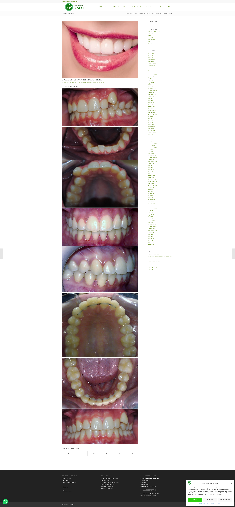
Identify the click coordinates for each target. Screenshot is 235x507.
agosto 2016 (151, 232)
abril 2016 (150, 240)
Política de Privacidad (214, 504)
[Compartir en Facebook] (68, 453)
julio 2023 (150, 98)
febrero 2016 (151, 244)
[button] (231, 483)
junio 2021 (150, 134)
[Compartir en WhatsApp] (94, 453)
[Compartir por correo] (119, 453)
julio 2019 (150, 165)
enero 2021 (151, 140)
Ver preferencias (225, 499)
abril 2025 (150, 71)
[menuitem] (101, 7)
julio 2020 (150, 150)
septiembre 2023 (152, 94)
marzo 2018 (151, 197)
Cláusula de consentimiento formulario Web (160, 256)
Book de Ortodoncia (153, 254)
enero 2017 (151, 223)
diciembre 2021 (152, 130)
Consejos (88, 82)
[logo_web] (74, 7)
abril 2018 (150, 195)
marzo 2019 (151, 173)
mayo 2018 (151, 193)
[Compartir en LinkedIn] (106, 453)
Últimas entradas (68, 14)
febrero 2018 (151, 199)
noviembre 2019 (152, 157)
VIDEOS (150, 43)
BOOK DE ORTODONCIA (80, 82)
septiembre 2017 (152, 209)
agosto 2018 (151, 187)
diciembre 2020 (152, 142)
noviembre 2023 (152, 90)
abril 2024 (150, 85)
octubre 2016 (151, 228)
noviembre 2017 (152, 205)
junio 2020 (150, 152)
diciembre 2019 (152, 156)
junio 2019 (150, 167)
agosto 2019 (151, 163)
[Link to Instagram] (163, 6)
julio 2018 (150, 189)
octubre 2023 (151, 92)
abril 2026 (150, 55)
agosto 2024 (151, 77)
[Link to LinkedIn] (166, 6)
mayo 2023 (151, 102)
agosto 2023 (151, 96)
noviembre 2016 (152, 226)
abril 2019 (150, 171)
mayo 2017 (151, 215)
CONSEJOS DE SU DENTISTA (155, 258)
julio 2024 (150, 79)
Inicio (149, 264)
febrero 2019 (151, 175)
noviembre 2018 (152, 181)
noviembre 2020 (152, 144)
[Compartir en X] (81, 453)
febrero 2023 (151, 106)
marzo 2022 (151, 124)
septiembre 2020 (152, 148)
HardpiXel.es (72, 504)
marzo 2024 (151, 87)
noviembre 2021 (152, 132)
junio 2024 (150, 81)
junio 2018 (150, 191)
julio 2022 (150, 116)
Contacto (150, 260)
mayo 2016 (151, 238)
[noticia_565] (100, 49)
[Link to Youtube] (169, 6)
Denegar (210, 499)
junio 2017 (150, 213)
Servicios (150, 274)
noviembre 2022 (152, 110)
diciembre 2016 (152, 225)
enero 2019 (151, 177)
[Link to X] (160, 6)
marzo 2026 (151, 57)
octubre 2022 (151, 112)
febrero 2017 (151, 221)
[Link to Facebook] (158, 6)
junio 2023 (150, 100)
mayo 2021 (151, 136)
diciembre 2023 (152, 88)
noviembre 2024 (152, 75)
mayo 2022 (151, 120)
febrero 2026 (151, 59)
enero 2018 (151, 201)
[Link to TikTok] (171, 6)
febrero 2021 (151, 138)
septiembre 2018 (152, 185)
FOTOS (149, 35)
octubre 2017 (151, 207)
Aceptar (194, 499)
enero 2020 (151, 154)
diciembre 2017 (152, 203)
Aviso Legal (65, 487)
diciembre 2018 (152, 179)
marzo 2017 (151, 219)
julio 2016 (150, 234)
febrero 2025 (151, 73)
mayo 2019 (151, 169)
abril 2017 (150, 217)
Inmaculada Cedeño (99, 82)
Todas (149, 41)
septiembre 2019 (152, 161)
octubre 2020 (151, 146)
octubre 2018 (151, 183)
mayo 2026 (151, 53)
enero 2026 (151, 61)
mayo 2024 (151, 83)
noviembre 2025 (152, 63)
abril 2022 (150, 122)
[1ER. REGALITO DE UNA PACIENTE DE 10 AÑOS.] (233, 253)
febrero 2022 (151, 126)
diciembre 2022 (152, 108)
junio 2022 (150, 118)
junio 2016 (150, 236)
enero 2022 (151, 128)
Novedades (151, 37)
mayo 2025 (151, 69)
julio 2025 (150, 67)
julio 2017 (150, 211)
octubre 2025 (151, 65)
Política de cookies (203, 504)
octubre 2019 (151, 159)
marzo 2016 (151, 242)
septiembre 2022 (152, 114)
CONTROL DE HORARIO (154, 262)
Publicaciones (151, 39)
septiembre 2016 (152, 230)
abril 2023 (150, 104)
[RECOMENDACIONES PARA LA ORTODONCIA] (1, 253)
